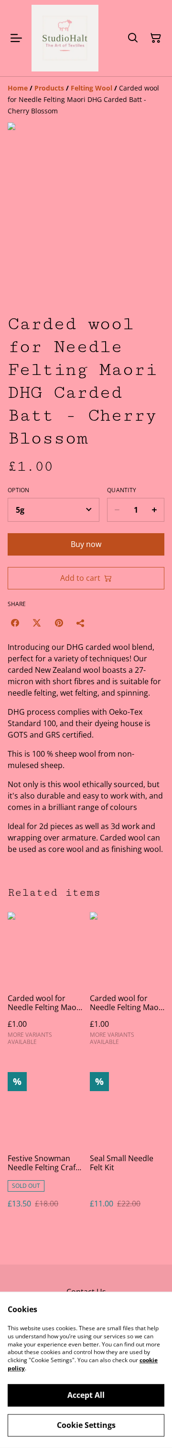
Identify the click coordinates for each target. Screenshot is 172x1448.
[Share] (81, 623)
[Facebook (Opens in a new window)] (15, 623)
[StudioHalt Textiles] (65, 38)
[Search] (132, 38)
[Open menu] (16, 38)
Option (19, 490)
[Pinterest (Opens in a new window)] (59, 623)
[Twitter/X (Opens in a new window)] (37, 623)
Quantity (121, 490)
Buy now (86, 544)
